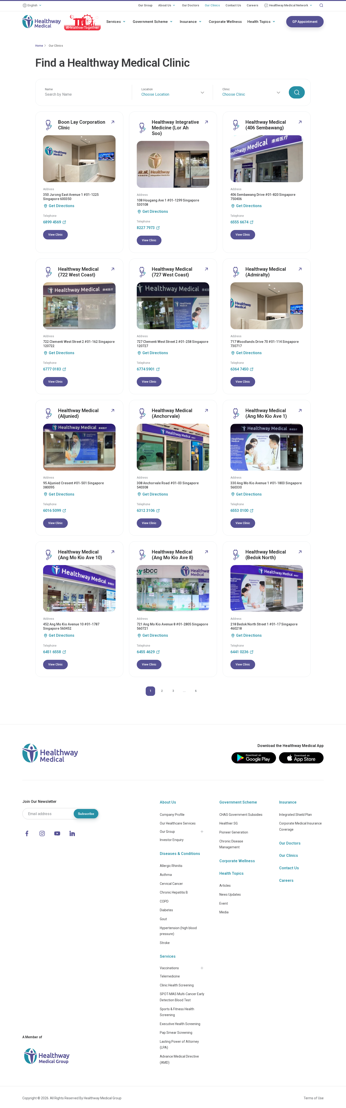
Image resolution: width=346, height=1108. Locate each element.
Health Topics (258, 22)
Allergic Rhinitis (171, 866)
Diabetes (166, 910)
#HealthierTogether (82, 27)
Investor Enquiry (172, 840)
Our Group (145, 5)
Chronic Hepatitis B (174, 892)
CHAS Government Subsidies (240, 815)
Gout (163, 919)
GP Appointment (305, 22)
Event (223, 903)
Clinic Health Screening (177, 985)
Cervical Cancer (171, 884)
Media (224, 912)
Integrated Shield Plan (295, 815)
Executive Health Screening (180, 1024)
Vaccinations (169, 968)
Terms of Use (314, 1098)
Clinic (226, 89)
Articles (225, 885)
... (184, 691)
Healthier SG (228, 823)
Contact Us (233, 5)
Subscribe (86, 814)
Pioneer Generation (233, 832)
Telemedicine (170, 976)
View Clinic (55, 234)
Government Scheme (150, 22)
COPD (164, 901)
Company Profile (172, 815)
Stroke (165, 943)
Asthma (166, 875)
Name (49, 89)
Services (113, 22)
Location (147, 89)
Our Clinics (212, 5)
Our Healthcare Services (178, 823)
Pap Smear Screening (176, 1032)
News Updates (230, 894)
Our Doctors (190, 5)
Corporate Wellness (225, 22)
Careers (252, 5)
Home (39, 45)
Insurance (188, 22)
